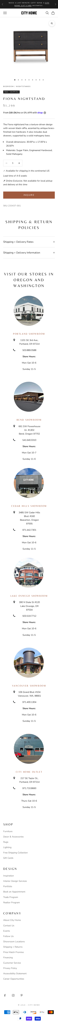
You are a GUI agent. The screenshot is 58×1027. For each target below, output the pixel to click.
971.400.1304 (29, 702)
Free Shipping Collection (15, 852)
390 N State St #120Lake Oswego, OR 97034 (29, 606)
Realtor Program (11, 902)
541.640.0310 (29, 440)
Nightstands (23, 86)
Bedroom (8, 86)
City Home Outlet (29, 772)
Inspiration (8, 875)
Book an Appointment (14, 891)
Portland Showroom (29, 334)
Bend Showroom (29, 420)
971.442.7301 (29, 529)
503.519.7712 (29, 615)
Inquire (29, 195)
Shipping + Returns (13, 946)
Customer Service (12, 962)
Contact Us (8, 925)
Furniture (7, 831)
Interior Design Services (15, 881)
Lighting (7, 847)
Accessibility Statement (15, 973)
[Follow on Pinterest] (21, 995)
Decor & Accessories (13, 836)
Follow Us (8, 936)
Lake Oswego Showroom (29, 596)
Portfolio (7, 886)
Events (6, 930)
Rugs (5, 842)
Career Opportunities (13, 978)
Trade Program (10, 897)
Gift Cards (8, 858)
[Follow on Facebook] (4, 995)
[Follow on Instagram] (13, 995)
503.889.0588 (29, 350)
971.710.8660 (29, 788)
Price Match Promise (13, 952)
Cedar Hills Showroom (29, 506)
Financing (8, 957)
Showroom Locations (14, 941)
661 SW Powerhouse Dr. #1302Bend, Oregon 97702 (29, 430)
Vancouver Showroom (29, 685)
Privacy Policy (10, 968)
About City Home (12, 920)
